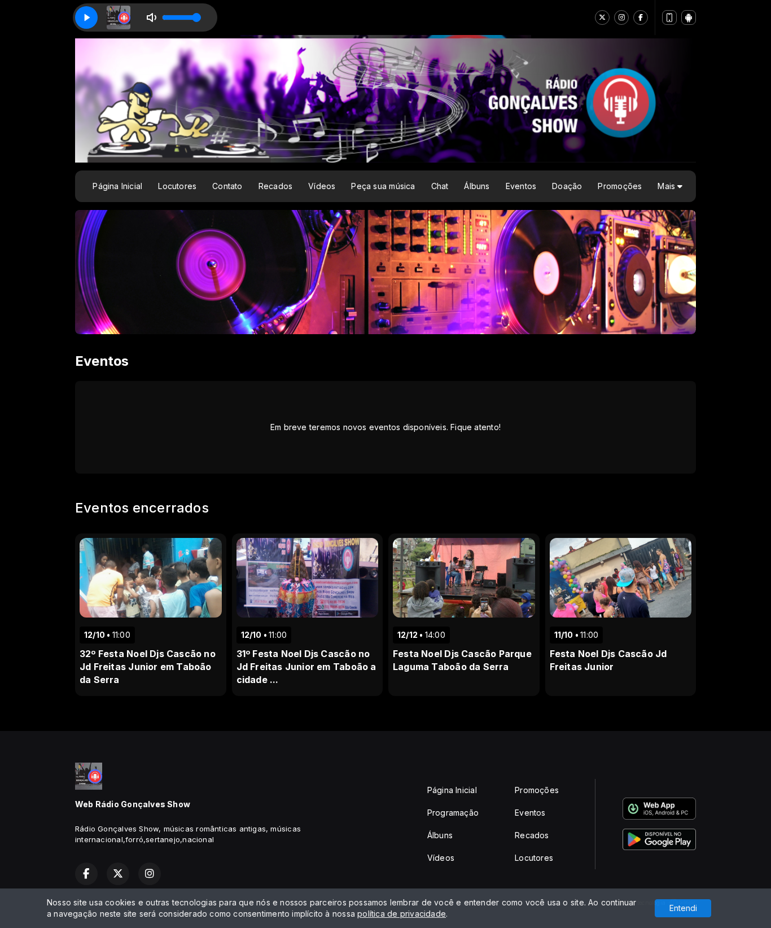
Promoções (620, 186)
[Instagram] (621, 17)
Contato (227, 186)
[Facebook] (640, 17)
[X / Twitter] (602, 17)
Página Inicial (117, 186)
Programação (453, 812)
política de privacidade (401, 913)
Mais (667, 186)
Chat (440, 186)
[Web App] (669, 17)
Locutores (177, 186)
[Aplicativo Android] (688, 17)
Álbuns (476, 186)
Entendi (683, 908)
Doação (567, 186)
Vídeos (321, 186)
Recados (275, 186)
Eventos (521, 186)
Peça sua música (383, 186)
